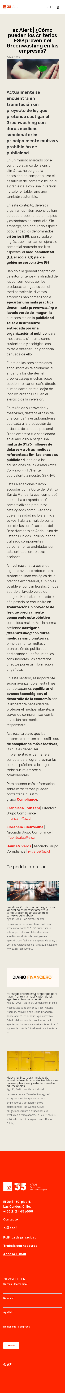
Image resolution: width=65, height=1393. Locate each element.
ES (46, 6)
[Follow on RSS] (27, 1268)
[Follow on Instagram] (13, 1268)
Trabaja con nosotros (20, 1246)
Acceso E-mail (14, 1254)
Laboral (39, 918)
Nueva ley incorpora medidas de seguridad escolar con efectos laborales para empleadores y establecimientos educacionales (32, 1082)
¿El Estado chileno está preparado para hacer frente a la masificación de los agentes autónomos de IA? (32, 996)
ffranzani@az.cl (19, 818)
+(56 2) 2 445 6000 (18, 1211)
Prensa (53, 1002)
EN (51, 6)
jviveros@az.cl (39, 851)
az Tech (28, 1002)
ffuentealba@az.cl (21, 837)
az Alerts (29, 918)
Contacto (10, 1219)
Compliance (27, 799)
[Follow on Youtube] (20, 1268)
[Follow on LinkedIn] (6, 1268)
